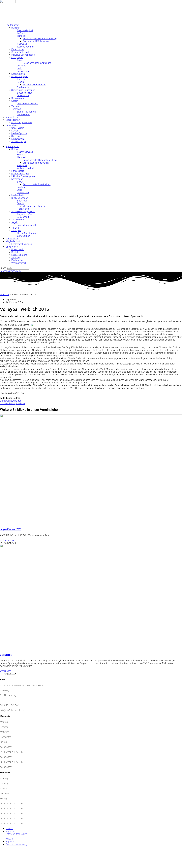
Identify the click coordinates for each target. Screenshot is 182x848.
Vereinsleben (12, 117)
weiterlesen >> (7, 540)
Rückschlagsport (19, 76)
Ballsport (15, 27)
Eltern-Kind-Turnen (26, 111)
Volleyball (22, 44)
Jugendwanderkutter (27, 103)
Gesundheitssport (20, 52)
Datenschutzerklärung (16, 834)
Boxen (20, 60)
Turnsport (16, 109)
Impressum (11, 831)
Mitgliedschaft (13, 119)
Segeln (14, 101)
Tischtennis (23, 87)
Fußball (21, 33)
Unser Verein (12, 125)
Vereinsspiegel (18, 141)
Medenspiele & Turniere (34, 84)
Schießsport (23, 95)
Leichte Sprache (19, 133)
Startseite (4, 294)
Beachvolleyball (25, 30)
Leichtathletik (18, 73)
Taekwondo (23, 71)
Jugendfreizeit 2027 (10, 529)
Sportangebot (12, 25)
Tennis (20, 82)
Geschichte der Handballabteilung (40, 38)
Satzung (15, 136)
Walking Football (25, 46)
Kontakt (15, 130)
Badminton (22, 79)
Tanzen (15, 106)
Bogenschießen (24, 92)
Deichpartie (6, 655)
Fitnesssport (17, 49)
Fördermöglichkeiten (21, 122)
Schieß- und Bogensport (23, 90)
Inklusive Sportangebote (23, 54)
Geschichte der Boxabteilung (37, 63)
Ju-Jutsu (21, 65)
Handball (21, 36)
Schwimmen (17, 98)
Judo (19, 68)
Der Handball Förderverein (36, 41)
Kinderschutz (17, 138)
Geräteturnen (23, 114)
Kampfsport (17, 57)
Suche (3, 268)
